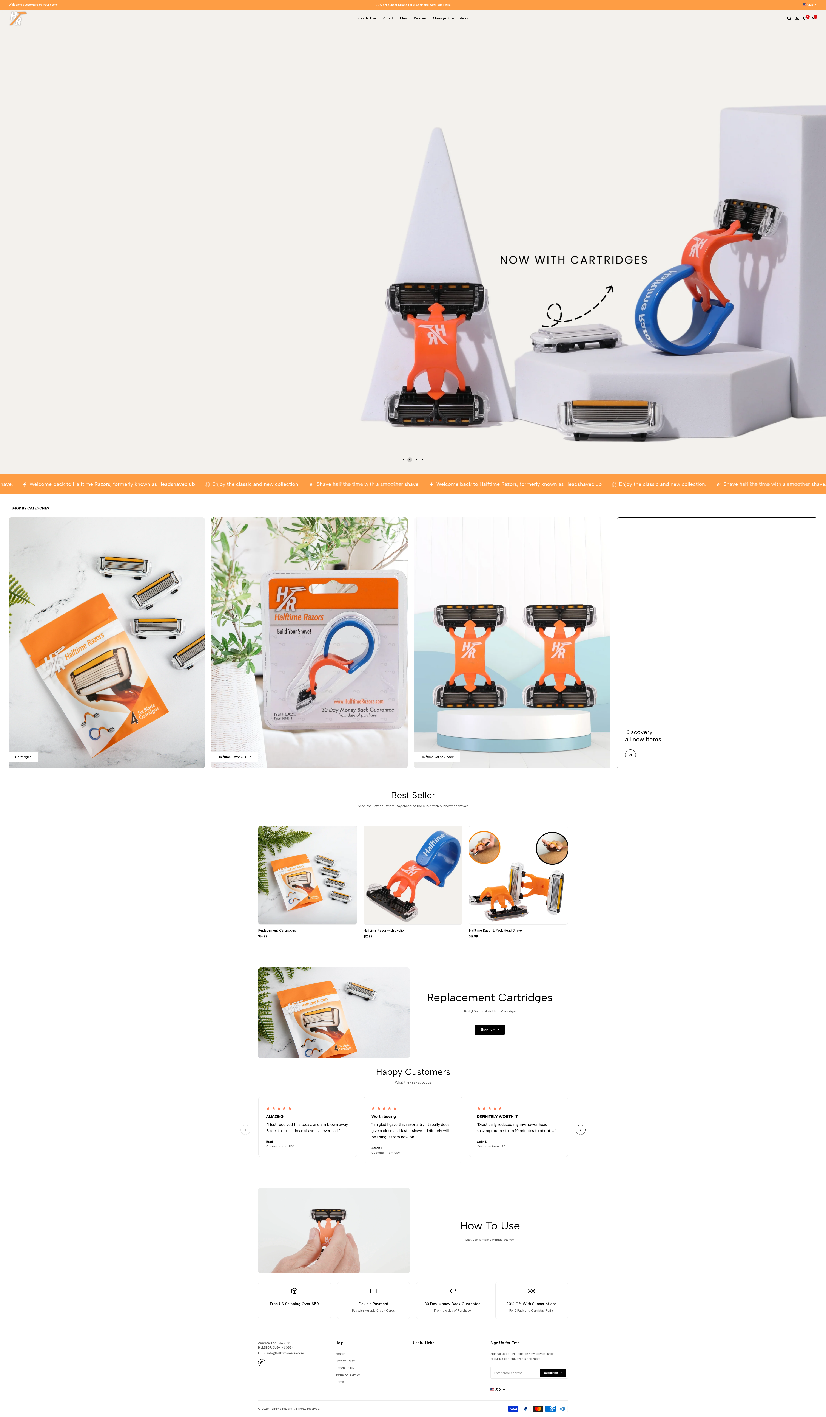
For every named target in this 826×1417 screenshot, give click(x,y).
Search (340, 1354)
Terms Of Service (348, 1375)
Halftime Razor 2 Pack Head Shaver (496, 930)
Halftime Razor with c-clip (384, 930)
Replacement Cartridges (277, 930)
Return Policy (345, 1368)
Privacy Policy (345, 1361)
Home (340, 1382)
